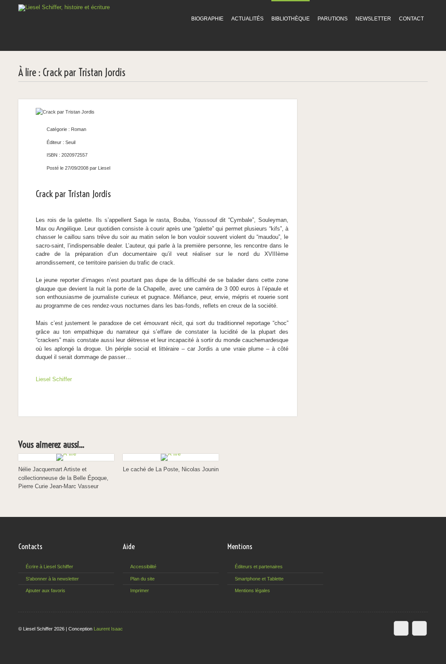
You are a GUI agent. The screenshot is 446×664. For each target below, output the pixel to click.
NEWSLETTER (373, 19)
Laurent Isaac (108, 628)
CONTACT (411, 19)
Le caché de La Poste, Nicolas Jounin (171, 469)
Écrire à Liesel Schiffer (49, 566)
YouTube (419, 628)
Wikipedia (401, 628)
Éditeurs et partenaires (259, 566)
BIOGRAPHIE (207, 19)
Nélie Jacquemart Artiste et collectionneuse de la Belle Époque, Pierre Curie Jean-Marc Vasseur (63, 478)
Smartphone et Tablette (259, 578)
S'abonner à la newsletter (52, 578)
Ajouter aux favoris (45, 590)
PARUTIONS (333, 19)
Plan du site (142, 578)
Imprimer (139, 590)
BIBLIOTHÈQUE (290, 19)
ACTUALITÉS (247, 19)
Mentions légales (252, 590)
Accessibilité (143, 566)
